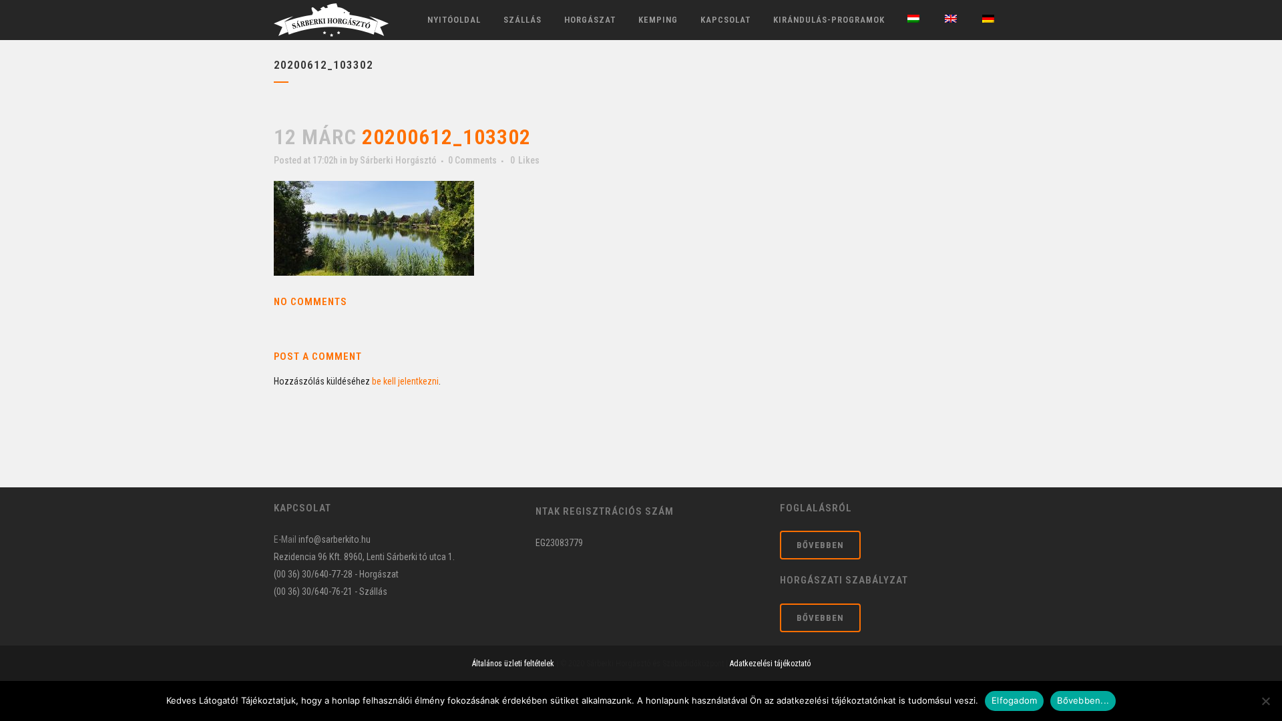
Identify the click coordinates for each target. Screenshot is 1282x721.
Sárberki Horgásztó (398, 160)
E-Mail (285, 539)
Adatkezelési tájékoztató (770, 663)
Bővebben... (1083, 700)
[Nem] (1265, 701)
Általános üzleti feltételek (513, 663)
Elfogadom (1014, 700)
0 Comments (472, 160)
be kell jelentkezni (405, 381)
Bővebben (820, 545)
